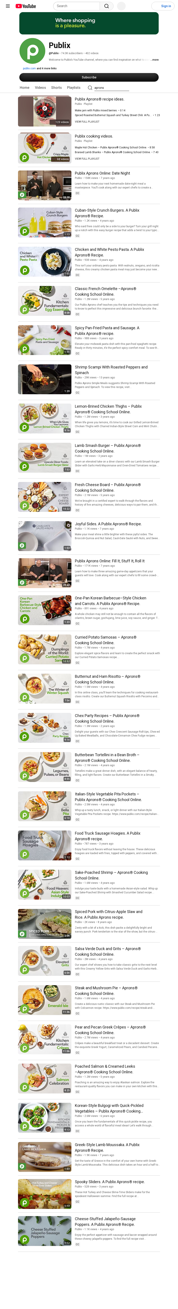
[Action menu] (155, 172)
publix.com (29, 68)
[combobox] (78, 6)
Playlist (88, 103)
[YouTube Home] (25, 6)
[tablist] (89, 88)
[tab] (24, 88)
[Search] (107, 6)
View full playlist (87, 121)
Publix (78, 103)
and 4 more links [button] (47, 68)
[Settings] (145, 6)
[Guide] (7, 6)
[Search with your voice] (121, 6)
